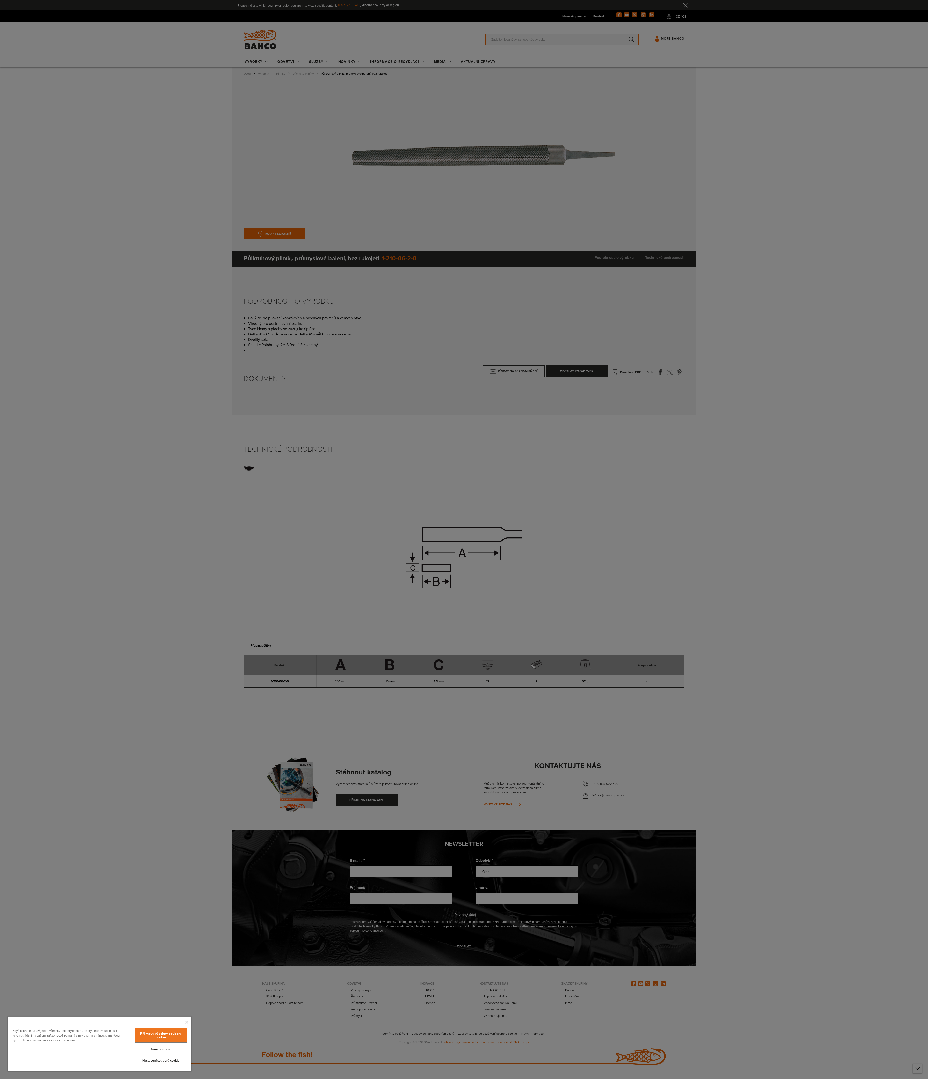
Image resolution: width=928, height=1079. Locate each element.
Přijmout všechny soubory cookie (160, 1035)
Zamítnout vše (161, 1049)
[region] (99, 1043)
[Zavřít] (186, 1022)
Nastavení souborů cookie (160, 1060)
